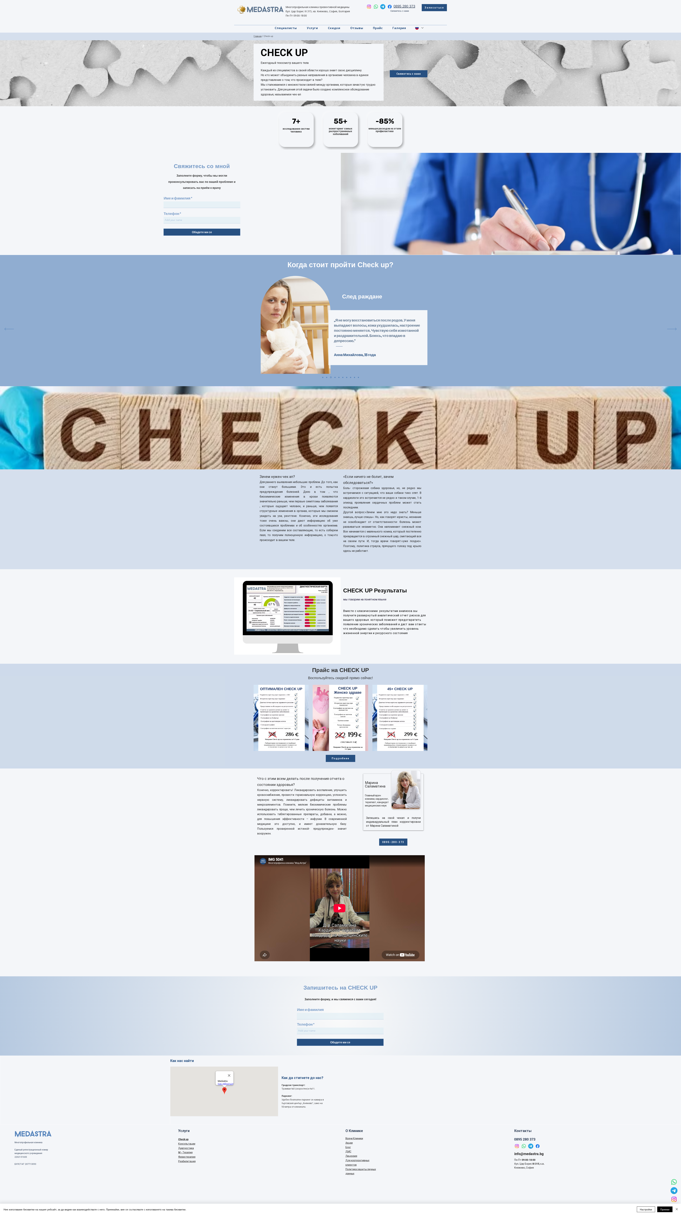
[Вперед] (672, 329)
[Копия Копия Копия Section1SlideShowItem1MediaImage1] (342, 377)
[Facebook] (389, 6)
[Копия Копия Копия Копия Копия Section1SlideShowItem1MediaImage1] (358, 377)
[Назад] (9, 329)
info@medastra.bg (529, 1154)
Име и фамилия (177, 198)
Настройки (646, 1209)
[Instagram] (369, 6)
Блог (348, 1147)
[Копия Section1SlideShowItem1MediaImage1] (326, 377)
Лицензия (351, 1156)
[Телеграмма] (382, 6)
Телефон (171, 213)
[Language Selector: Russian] (419, 28)
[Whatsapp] (375, 6)
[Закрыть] (677, 1209)
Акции (349, 1142)
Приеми (664, 1209)
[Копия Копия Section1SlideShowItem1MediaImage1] (334, 377)
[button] (312, 28)
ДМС (348, 1151)
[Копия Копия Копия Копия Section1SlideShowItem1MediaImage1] (350, 377)
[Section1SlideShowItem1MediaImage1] (322, 377)
